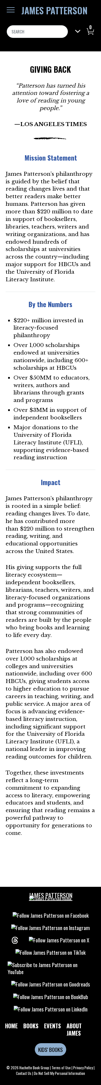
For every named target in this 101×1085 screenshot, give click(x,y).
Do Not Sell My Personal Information (59, 1073)
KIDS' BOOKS (50, 1049)
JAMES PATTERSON (54, 10)
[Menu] (11, 9)
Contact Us (23, 1073)
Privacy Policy (83, 1067)
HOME (11, 1026)
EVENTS (52, 1026)
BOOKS (30, 1026)
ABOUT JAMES (74, 1029)
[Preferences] (78, 31)
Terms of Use (61, 1067)
